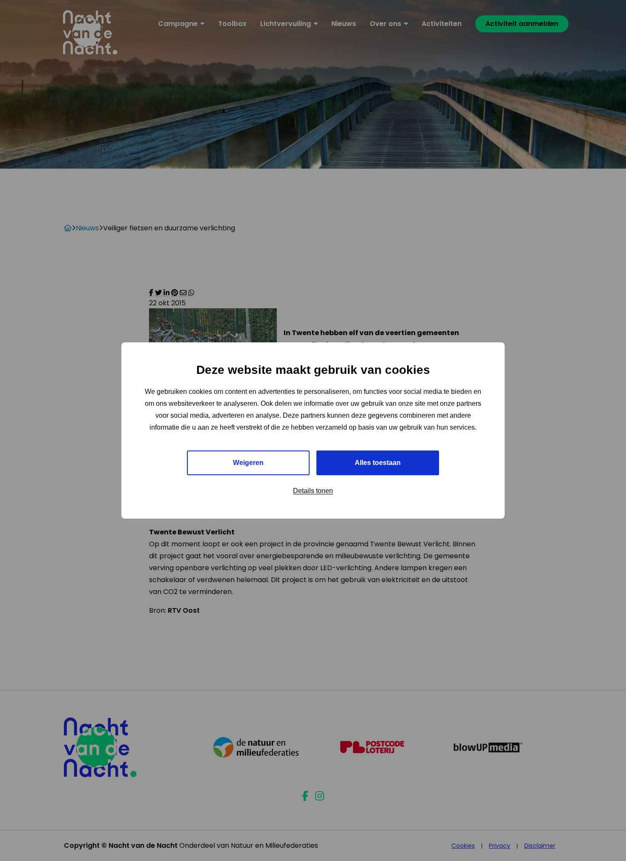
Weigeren (248, 462)
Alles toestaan (378, 462)
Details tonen (313, 490)
